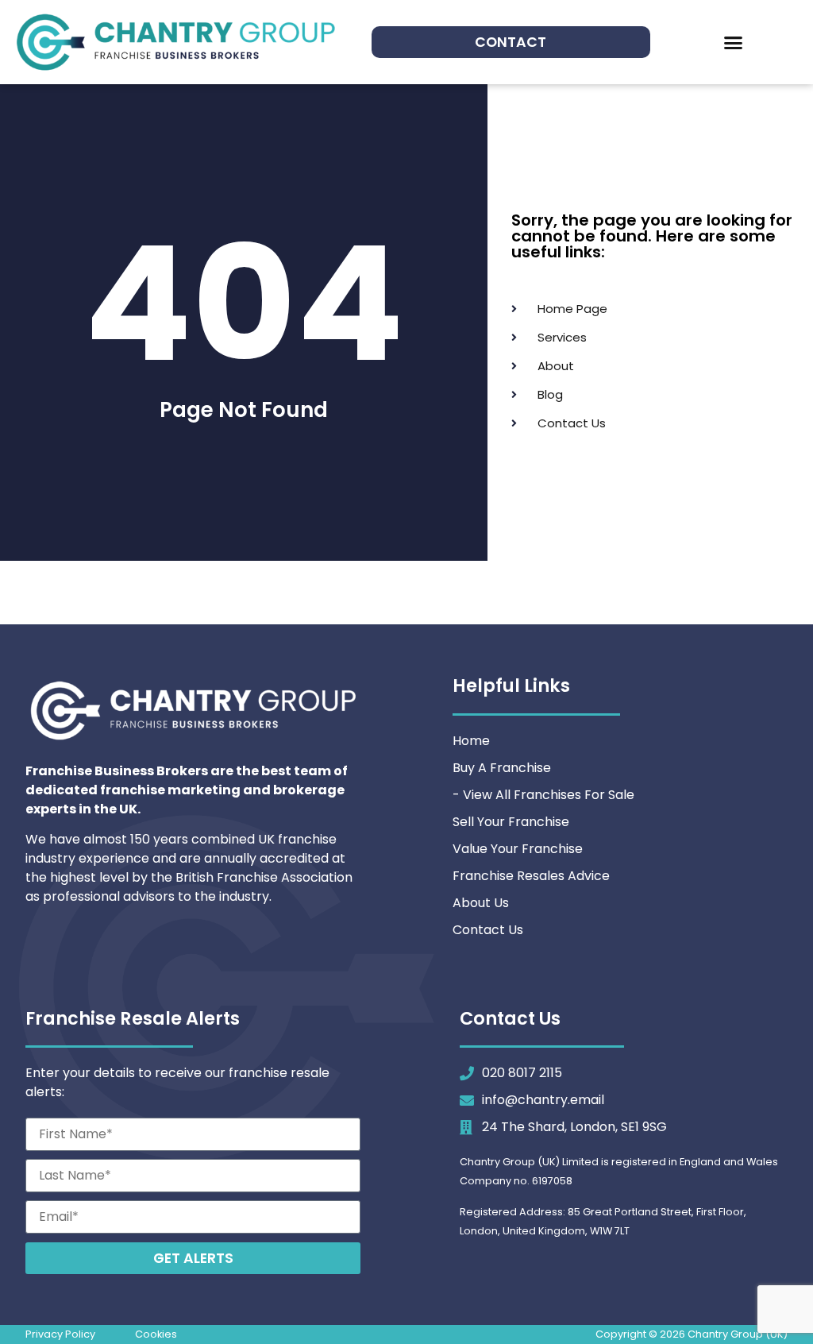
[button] (734, 42)
